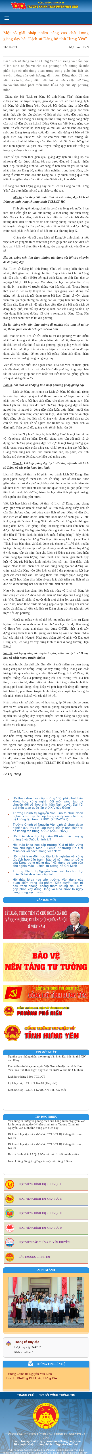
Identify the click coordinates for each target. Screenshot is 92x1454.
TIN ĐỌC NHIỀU (46, 1116)
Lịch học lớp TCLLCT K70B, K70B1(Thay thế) (37, 1085)
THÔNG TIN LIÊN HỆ (50, 1363)
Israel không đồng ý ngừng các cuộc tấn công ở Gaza (40, 1156)
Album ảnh (46, 1270)
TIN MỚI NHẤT (46, 1052)
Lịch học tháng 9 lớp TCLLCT (26, 1071)
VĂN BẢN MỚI (46, 899)
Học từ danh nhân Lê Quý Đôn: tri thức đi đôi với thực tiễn (43, 1149)
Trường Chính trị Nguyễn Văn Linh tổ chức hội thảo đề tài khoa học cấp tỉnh (48, 872)
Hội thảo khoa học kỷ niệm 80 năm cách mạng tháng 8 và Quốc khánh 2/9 (48, 837)
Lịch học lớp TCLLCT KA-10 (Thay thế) (32, 1078)
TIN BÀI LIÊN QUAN (21, 789)
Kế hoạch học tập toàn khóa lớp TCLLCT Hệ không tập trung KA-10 (45, 1131)
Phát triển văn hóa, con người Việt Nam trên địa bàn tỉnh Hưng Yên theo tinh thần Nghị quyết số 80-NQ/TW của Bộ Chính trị (45, 1063)
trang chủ (25, 1395)
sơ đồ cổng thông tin (57, 1395)
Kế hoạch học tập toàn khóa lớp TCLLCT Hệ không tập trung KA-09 (45, 1141)
